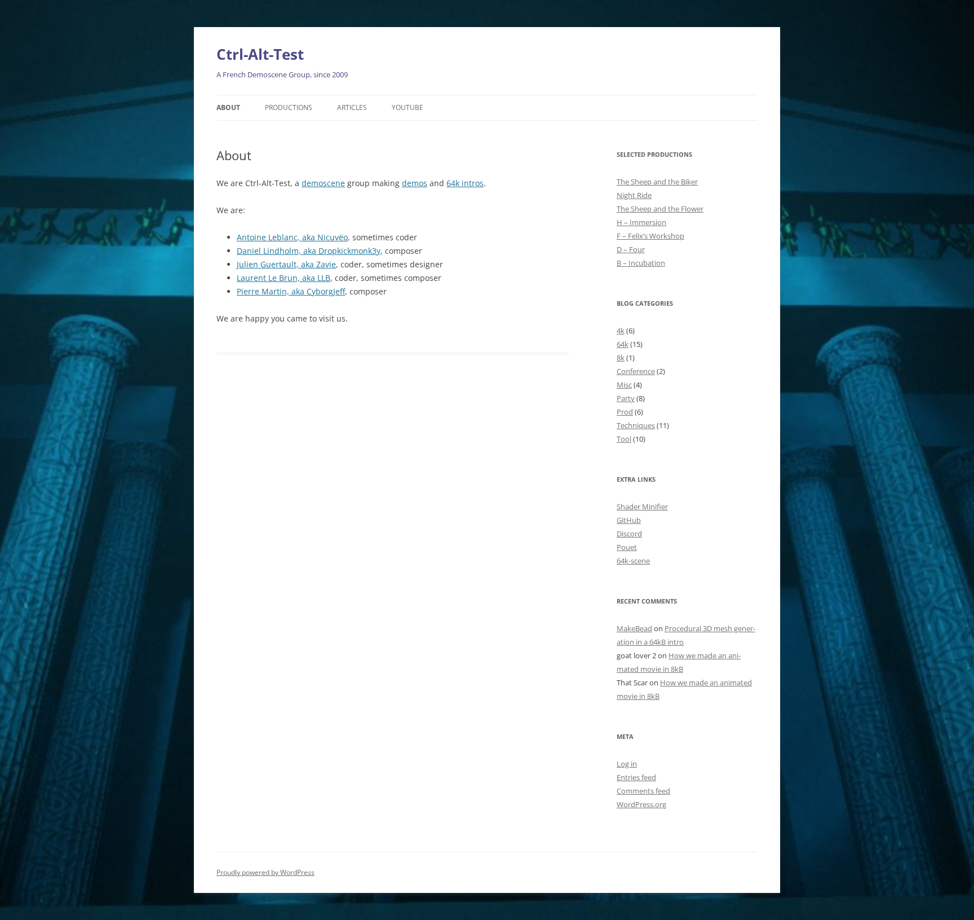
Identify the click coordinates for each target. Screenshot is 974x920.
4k (621, 330)
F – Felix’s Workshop (650, 236)
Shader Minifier (642, 506)
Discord (629, 534)
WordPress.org (641, 804)
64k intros (465, 183)
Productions (288, 107)
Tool (624, 439)
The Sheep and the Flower (660, 209)
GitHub (629, 520)
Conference (636, 371)
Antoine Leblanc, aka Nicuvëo (292, 237)
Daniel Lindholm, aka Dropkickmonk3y (308, 250)
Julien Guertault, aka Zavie (286, 264)
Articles (352, 107)
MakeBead (634, 628)
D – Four (631, 249)
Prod (625, 412)
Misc (624, 385)
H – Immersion (641, 222)
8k (621, 358)
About (228, 107)
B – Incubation (641, 263)
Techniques (636, 425)
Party (626, 398)
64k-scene (633, 561)
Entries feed (636, 777)
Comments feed (643, 791)
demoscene (323, 183)
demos (414, 183)
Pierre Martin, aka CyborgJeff (291, 291)
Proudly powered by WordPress (265, 872)
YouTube (407, 107)
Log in (627, 764)
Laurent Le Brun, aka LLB (283, 277)
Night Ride (634, 195)
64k (622, 344)
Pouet (627, 547)
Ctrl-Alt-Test (260, 54)
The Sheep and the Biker (657, 182)
